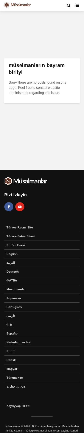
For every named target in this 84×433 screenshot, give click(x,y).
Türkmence (14, 377)
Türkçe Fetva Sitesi (20, 236)
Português (14, 307)
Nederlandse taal (18, 342)
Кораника (13, 298)
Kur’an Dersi (15, 245)
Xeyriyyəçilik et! (18, 406)
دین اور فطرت (15, 386)
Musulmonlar (16, 289)
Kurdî (10, 351)
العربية (10, 262)
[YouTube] (19, 206)
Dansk (11, 360)
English (12, 254)
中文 (9, 324)
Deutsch (12, 271)
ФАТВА (11, 280)
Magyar (11, 368)
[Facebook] (8, 206)
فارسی (11, 315)
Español (12, 333)
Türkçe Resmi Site (19, 227)
